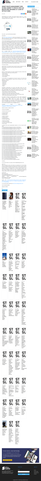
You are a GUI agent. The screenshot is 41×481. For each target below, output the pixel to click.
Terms (35, 470)
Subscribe (23, 474)
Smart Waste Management (7, 37)
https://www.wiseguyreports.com (18, 183)
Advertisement (36, 472)
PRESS (23, 1)
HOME (13, 1)
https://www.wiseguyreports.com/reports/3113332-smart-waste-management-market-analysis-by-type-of (12, 106)
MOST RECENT (18, 1)
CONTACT (26, 1)
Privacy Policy (36, 471)
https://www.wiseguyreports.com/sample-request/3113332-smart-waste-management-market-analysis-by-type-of (14, 52)
